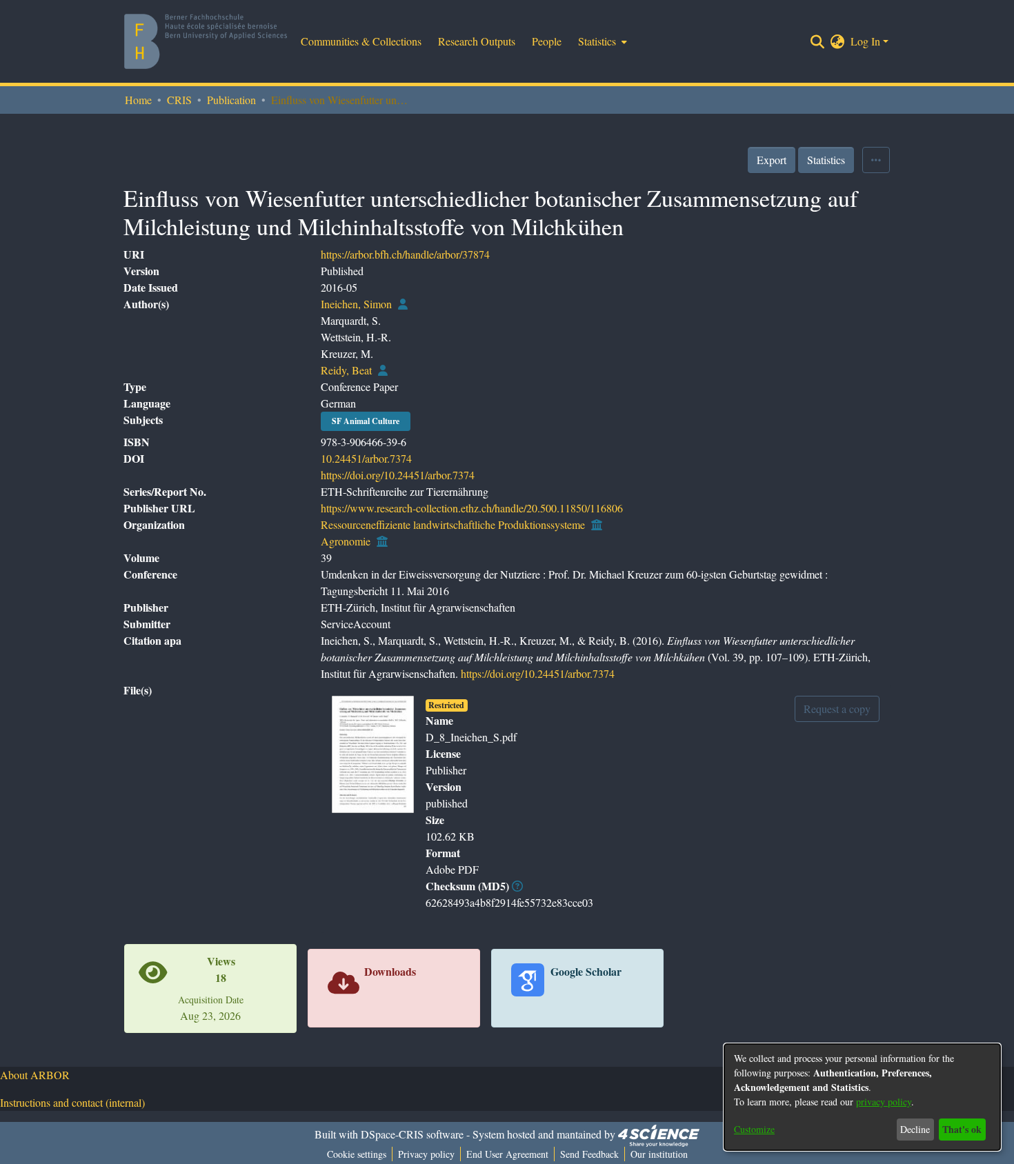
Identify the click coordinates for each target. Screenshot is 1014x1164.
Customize (754, 1129)
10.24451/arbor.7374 (366, 458)
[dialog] (862, 1097)
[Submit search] (817, 41)
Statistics (826, 159)
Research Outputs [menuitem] (476, 41)
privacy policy (883, 1101)
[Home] (205, 41)
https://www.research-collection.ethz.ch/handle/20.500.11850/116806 (472, 508)
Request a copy (837, 708)
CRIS (179, 99)
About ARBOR (35, 1074)
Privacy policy (426, 1154)
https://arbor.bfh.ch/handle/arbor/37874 (405, 254)
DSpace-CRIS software (412, 1134)
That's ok (962, 1129)
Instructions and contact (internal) (72, 1102)
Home (138, 99)
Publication (231, 99)
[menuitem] (601, 41)
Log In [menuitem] (865, 41)
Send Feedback (589, 1154)
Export (771, 159)
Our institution (659, 1154)
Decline (915, 1129)
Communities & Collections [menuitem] (361, 41)
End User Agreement (507, 1154)
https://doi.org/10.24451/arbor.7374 (398, 475)
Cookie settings (356, 1154)
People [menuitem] (546, 41)
